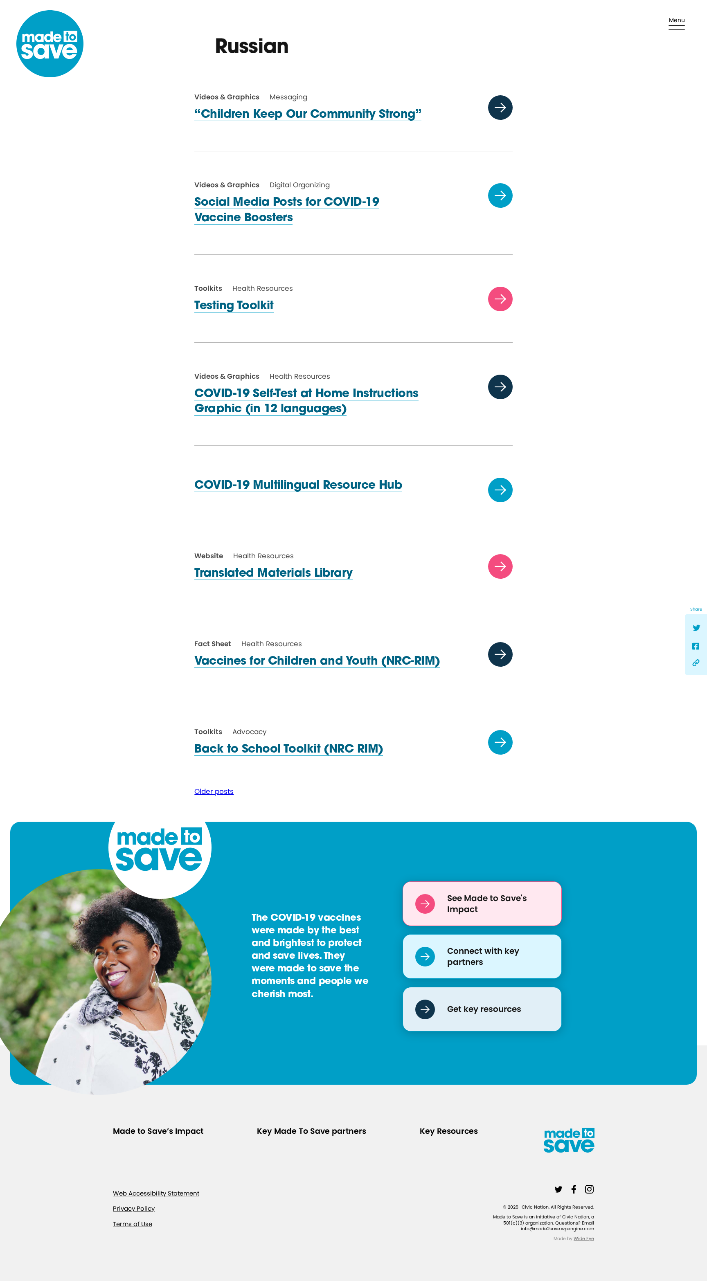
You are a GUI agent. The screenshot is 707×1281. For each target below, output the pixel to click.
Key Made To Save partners (311, 1131)
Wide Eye (584, 1238)
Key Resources (449, 1131)
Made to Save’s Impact (158, 1131)
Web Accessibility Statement (156, 1193)
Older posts (214, 791)
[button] (677, 24)
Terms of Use (132, 1223)
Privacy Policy (134, 1208)
